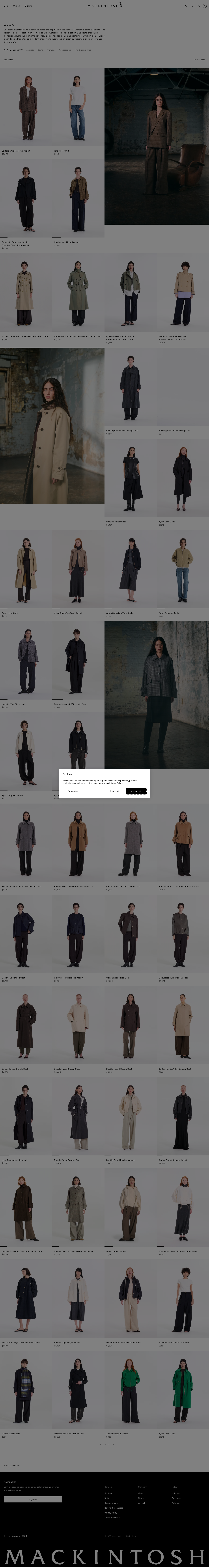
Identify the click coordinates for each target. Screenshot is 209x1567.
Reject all (114, 791)
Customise (73, 791)
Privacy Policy (115, 783)
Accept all (136, 791)
